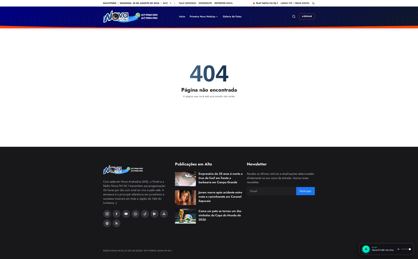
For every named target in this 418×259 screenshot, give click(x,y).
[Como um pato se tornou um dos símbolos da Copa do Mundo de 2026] (185, 216)
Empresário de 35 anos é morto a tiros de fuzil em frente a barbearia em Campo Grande (220, 178)
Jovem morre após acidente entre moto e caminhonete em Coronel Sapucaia (220, 196)
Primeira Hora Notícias (202, 16)
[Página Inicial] (136, 16)
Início (182, 16)
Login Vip (286, 3)
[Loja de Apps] (164, 214)
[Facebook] (117, 214)
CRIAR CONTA (302, 3)
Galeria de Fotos (232, 16)
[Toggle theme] (313, 3)
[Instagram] (107, 214)
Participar (305, 191)
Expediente (205, 3)
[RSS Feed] (117, 223)
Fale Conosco (187, 3)
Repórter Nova (224, 3)
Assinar (307, 16)
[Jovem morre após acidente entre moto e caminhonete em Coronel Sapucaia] (185, 197)
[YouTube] (126, 214)
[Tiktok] (145, 214)
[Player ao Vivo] (107, 223)
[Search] (294, 16)
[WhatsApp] (135, 214)
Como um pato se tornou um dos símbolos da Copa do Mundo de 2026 (220, 215)
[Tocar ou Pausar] (366, 249)
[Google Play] (154, 214)
